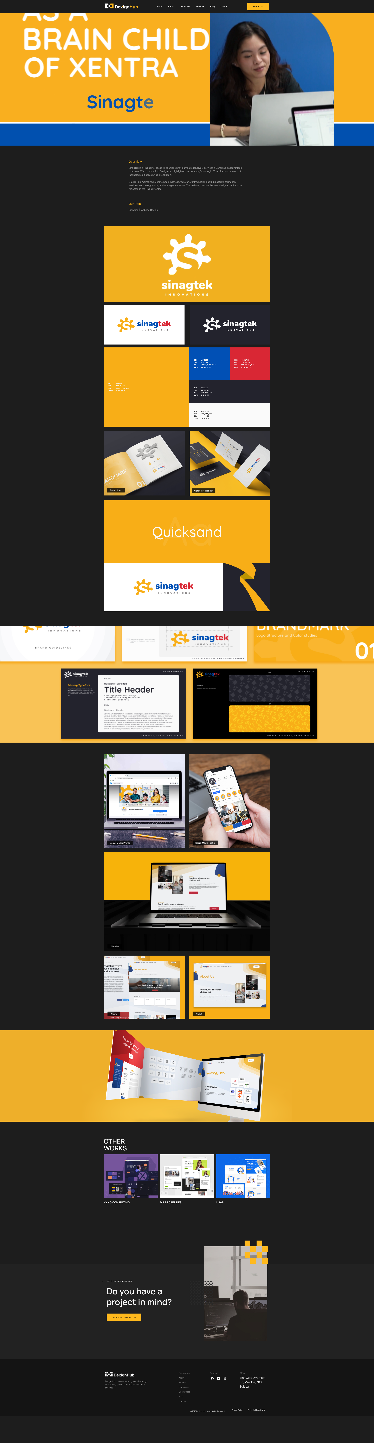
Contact (225, 6)
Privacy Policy (237, 1410)
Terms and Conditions (256, 1410)
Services (200, 6)
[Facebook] (212, 1378)
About (171, 6)
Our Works (185, 6)
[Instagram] (225, 1378)
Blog (212, 6)
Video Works (184, 1392)
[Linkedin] (218, 1378)
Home (159, 6)
